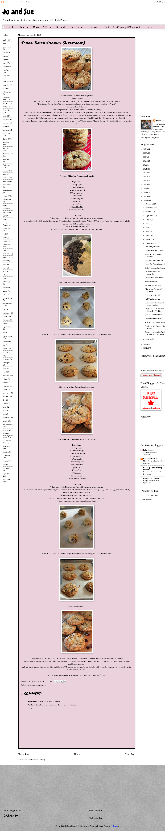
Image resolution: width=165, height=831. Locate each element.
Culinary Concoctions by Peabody (152, 468)
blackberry (6, 70)
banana (5, 56)
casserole (6, 130)
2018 (145, 180)
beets (4, 63)
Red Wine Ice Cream (152, 299)
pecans (5, 348)
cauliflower (7, 133)
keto (4, 275)
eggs (4, 215)
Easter (5, 208)
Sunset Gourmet (146, 499)
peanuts (5, 341)
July (147, 223)
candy (5, 116)
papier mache (7, 327)
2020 (145, 172)
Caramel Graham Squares (154, 250)
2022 (145, 165)
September (150, 215)
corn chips (6, 181)
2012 (145, 344)
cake (4, 106)
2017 (145, 184)
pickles (5, 352)
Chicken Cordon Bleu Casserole (152, 272)
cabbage (5, 103)
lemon (5, 291)
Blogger (115, 826)
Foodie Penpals (5, 224)
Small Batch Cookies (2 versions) (153, 255)
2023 (145, 161)
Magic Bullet (7, 298)
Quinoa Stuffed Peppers (153, 314)
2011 (145, 348)
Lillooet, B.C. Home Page (150, 495)
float (4, 219)
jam (4, 268)
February (149, 243)
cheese (5, 139)
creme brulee (7, 190)
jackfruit (6, 260)
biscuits (5, 66)
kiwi (4, 278)
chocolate (6, 148)
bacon (5, 52)
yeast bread (7, 479)
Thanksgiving (7, 455)
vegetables (6, 473)
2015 (145, 192)
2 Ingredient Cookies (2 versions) (153, 290)
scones (5, 421)
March (148, 239)
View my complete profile (150, 137)
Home (77, 754)
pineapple (6, 362)
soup (4, 433)
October (149, 211)
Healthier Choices (18, 27)
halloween (6, 244)
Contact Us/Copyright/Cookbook (122, 27)
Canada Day (7, 110)
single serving (8, 424)
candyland (6, 119)
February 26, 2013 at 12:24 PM (49, 701)
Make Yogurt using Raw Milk (153, 461)
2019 (145, 176)
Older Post (130, 754)
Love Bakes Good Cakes (74, 675)
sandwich (6, 417)
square (5, 437)
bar (28, 685)
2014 (145, 196)
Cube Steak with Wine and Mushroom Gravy (154, 304)
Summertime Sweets (150, 452)
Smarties (6, 430)
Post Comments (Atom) (36, 759)
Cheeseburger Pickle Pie (153, 246)
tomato (5, 461)
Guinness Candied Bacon (154, 260)
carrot (5, 126)
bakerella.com (148, 450)
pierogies (6, 359)
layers (5, 287)
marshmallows (7, 304)
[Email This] (55, 681)
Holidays (93, 27)
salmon (5, 410)
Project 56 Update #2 (152, 295)
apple (4, 40)
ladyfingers (7, 281)
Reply (30, 708)
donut (5, 205)
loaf (4, 294)
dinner (5, 196)
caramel (5, 123)
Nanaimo (6, 320)
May (147, 231)
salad (4, 407)
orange (5, 323)
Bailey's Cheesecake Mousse (155, 268)
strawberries (7, 446)
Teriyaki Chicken (151, 281)
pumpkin (6, 386)
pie (4, 355)
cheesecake (6, 142)
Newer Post (24, 754)
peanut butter (7, 336)
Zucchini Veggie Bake (153, 285)
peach (5, 332)
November (150, 207)
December (149, 204)
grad (4, 234)
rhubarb (5, 396)
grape (5, 237)
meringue (6, 313)
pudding (6, 382)
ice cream (6, 253)
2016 (145, 188)
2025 (145, 153)
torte (4, 464)
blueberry (6, 75)
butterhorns (7, 92)
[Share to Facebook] (62, 681)
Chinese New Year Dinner (154, 277)
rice (4, 400)
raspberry (6, 393)
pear (4, 345)
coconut (5, 171)
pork (4, 372)
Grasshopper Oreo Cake (153, 318)
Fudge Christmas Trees (151, 480)
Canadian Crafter (150, 458)
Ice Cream (77, 27)
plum (4, 368)
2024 (145, 157)
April (148, 235)
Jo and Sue (18, 12)
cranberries (7, 184)
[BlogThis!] (57, 681)
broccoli (6, 85)
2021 (145, 169)
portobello (6, 375)
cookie (43, 685)
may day (6, 309)
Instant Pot (6, 257)
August (148, 219)
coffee (5, 174)
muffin (5, 316)
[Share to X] (60, 681)
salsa (4, 414)
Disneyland (7, 199)
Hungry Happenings (151, 478)
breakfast (6, 81)
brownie (6, 88)
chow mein (6, 159)
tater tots (6, 452)
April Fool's (7, 47)
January (148, 339)
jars (4, 271)
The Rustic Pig (56, 675)
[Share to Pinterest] (64, 681)
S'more (5, 403)
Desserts (61, 27)
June (147, 227)
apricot (5, 43)
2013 (145, 200)
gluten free (6, 228)
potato (5, 379)
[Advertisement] (81, 787)
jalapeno (6, 264)
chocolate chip (35, 685)
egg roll (5, 212)
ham (4, 250)
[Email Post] (50, 681)
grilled (5, 241)
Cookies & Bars (42, 27)
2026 (145, 149)
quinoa (5, 389)
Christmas (6, 165)
